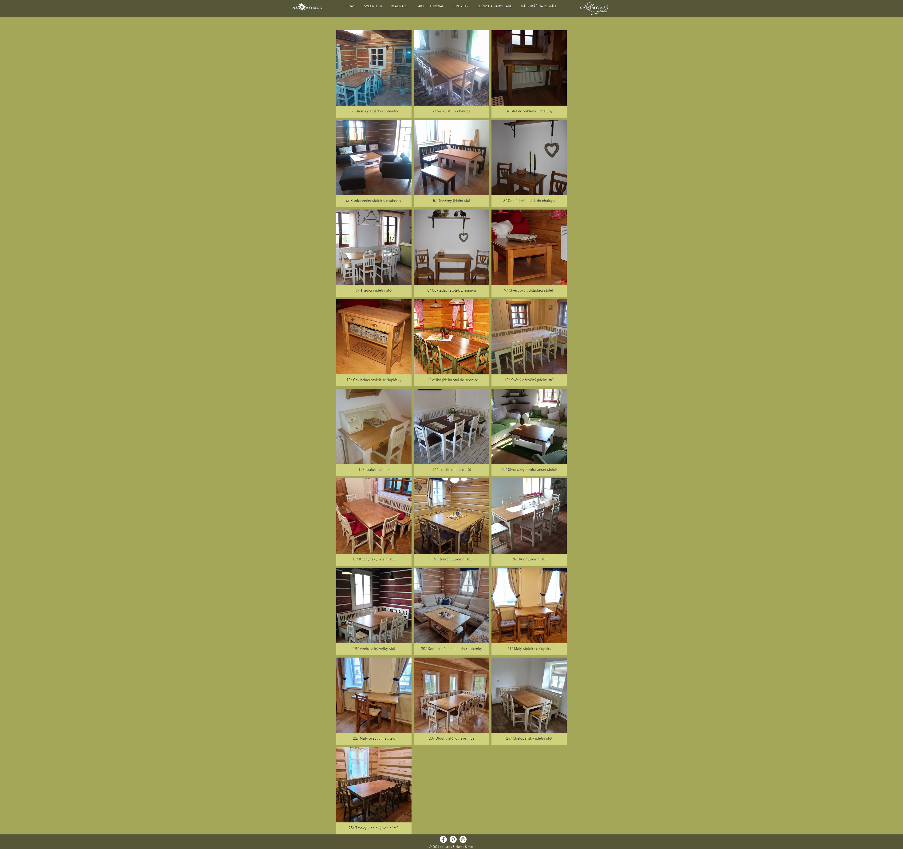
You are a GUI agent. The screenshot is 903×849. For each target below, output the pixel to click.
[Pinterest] (453, 839)
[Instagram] (463, 839)
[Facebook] (443, 839)
